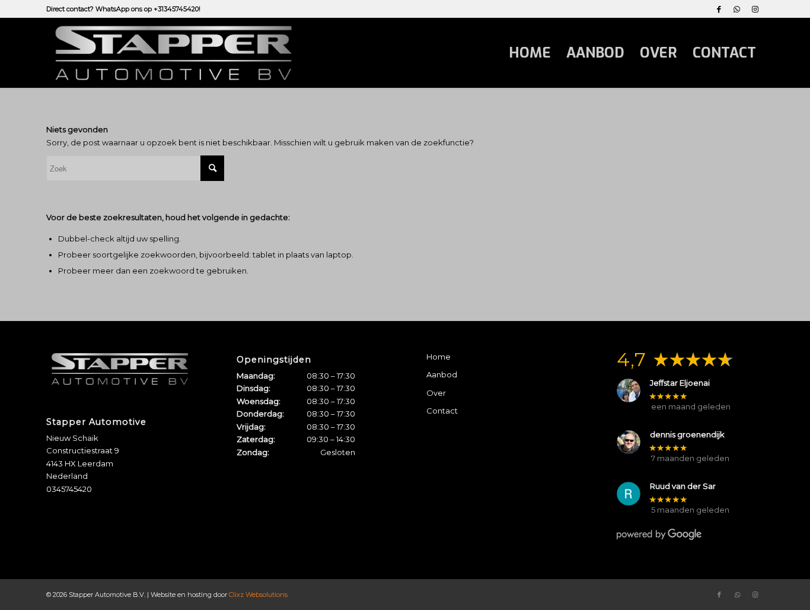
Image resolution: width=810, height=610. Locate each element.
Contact (442, 410)
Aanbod (441, 374)
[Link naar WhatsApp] (736, 9)
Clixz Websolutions (258, 594)
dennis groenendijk (687, 434)
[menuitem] (530, 53)
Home (438, 356)
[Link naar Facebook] (719, 9)
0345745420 (69, 489)
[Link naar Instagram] (755, 9)
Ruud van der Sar (683, 486)
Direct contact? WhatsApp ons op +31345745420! (123, 9)
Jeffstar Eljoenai (680, 383)
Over (436, 393)
